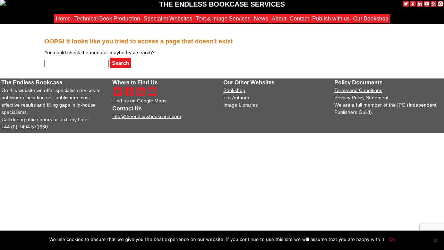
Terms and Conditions (358, 90)
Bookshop (234, 90)
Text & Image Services (223, 19)
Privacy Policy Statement (361, 97)
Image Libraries (240, 105)
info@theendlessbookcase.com (146, 116)
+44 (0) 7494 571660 (24, 127)
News (261, 19)
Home (63, 19)
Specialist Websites (168, 19)
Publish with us (331, 19)
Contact (299, 19)
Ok (392, 239)
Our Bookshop (370, 19)
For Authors (236, 97)
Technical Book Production (107, 19)
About (279, 19)
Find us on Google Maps (139, 100)
